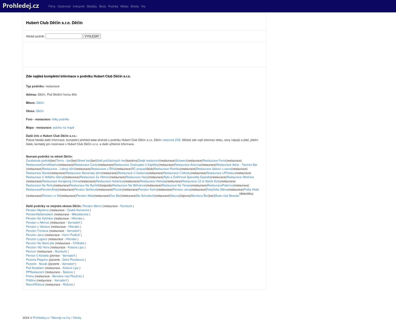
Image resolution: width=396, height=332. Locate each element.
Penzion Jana (35, 235)
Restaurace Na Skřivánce (129, 185)
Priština (31, 280)
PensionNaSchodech (39, 214)
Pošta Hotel (251, 189)
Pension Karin (147, 189)
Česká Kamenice (78, 210)
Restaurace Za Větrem (95, 177)
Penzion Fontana (37, 231)
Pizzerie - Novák (36, 264)
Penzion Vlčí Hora (37, 247)
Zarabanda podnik (38, 160)
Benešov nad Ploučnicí (67, 276)
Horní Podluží (71, 235)
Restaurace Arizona (187, 164)
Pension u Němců (37, 222)
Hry (143, 6)
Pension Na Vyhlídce (39, 218)
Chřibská (78, 243)
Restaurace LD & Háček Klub (201, 181)
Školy (102, 6)
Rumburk (126, 206)
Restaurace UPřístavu (220, 173)
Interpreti (79, 6)
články (77, 317)
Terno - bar (63, 160)
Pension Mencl (92, 206)
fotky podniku (60, 119)
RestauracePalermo (220, 185)
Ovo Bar (115, 195)
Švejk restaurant (148, 160)
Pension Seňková (85, 189)
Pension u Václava (38, 226)
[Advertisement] (144, 54)
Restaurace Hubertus (110, 181)
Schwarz (181, 160)
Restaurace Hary (137, 177)
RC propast (139, 169)
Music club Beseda (226, 195)
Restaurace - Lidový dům (58, 169)
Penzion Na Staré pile (40, 243)
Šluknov (68, 272)
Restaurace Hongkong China (61, 181)
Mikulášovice (80, 214)
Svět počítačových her (111, 160)
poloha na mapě (63, 127)
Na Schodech (145, 195)
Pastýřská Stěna (217, 189)
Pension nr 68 (51, 195)
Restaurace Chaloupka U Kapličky (136, 164)
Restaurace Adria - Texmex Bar (236, 164)
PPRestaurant (35, 272)
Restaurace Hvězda (153, 181)
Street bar (83, 160)
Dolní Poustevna (73, 259)
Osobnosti (64, 6)
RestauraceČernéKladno (42, 164)
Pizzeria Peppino (37, 259)
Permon (31, 251)
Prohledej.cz (41, 317)
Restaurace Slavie (38, 173)
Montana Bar (199, 195)
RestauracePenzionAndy (42, 189)
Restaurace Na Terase (176, 185)
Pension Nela (85, 195)
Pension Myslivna (37, 210)
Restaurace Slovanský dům (83, 173)
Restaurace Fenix (214, 160)
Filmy (51, 6)
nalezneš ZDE (171, 140)
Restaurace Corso (86, 164)
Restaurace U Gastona (132, 173)
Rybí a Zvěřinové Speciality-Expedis (187, 177)
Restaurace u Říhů (103, 169)
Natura (174, 195)
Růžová (68, 284)
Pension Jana (181, 189)
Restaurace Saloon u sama (214, 169)
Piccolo (117, 189)
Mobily (135, 6)
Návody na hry (61, 317)
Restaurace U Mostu (177, 173)
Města (124, 6)
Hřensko (77, 218)
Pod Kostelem (35, 268)
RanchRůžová (35, 284)
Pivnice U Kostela (37, 255)
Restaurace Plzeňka (167, 169)
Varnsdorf (74, 222)
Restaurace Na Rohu (39, 185)
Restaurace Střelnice (240, 177)
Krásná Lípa (76, 247)
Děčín (40, 103)
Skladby (92, 6)
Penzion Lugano (36, 239)
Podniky (113, 6)
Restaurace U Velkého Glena (45, 177)
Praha (30, 276)
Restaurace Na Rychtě (84, 185)
